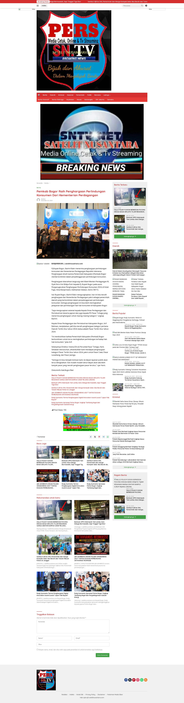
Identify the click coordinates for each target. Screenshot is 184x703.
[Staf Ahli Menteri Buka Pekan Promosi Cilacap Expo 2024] (130, 333)
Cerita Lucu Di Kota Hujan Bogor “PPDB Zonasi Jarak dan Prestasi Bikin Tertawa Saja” (136, 352)
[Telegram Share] (103, 436)
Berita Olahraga (58, 100)
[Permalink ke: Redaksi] (38, 200)
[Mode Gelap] (146, 5)
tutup (33, 9)
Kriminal (61, 95)
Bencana (97, 95)
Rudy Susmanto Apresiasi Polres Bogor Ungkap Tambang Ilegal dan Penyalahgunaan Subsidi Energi (76, 403)
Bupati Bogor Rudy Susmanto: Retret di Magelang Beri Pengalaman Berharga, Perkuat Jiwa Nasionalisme (136, 327)
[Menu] (38, 5)
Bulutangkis (89, 100)
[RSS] (145, 680)
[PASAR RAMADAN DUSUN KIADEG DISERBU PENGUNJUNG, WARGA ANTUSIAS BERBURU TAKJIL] (121, 285)
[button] (142, 5)
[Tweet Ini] (95, 436)
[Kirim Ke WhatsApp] (107, 436)
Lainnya (106, 95)
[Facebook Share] (90, 436)
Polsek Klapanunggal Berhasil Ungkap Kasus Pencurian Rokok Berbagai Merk (128, 440)
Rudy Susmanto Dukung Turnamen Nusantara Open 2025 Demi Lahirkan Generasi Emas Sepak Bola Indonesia (135, 379)
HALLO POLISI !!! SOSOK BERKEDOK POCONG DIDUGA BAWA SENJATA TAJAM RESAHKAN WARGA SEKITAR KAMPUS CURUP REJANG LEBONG (78, 379)
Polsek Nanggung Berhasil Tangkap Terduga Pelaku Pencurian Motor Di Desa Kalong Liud (128, 448)
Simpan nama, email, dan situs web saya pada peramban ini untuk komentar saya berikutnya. (70, 650)
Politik (89, 95)
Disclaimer (101, 695)
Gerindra (110, 100)
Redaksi (43, 199)
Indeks (44, 5)
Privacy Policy (90, 695)
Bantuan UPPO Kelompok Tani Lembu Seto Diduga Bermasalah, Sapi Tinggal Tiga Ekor (79, 384)
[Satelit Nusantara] (74, 50)
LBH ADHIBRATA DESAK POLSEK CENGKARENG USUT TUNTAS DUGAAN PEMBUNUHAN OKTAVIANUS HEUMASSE (76, 394)
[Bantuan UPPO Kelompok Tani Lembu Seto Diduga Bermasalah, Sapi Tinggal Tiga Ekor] (73, 452)
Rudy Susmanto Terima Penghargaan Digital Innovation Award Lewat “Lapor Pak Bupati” (80, 398)
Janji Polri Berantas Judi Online (124, 454)
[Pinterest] (134, 680)
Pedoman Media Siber (115, 695)
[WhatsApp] (141, 680)
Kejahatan (70, 100)
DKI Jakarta (100, 100)
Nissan (79, 100)
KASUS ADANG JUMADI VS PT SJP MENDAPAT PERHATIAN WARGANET (135, 364)
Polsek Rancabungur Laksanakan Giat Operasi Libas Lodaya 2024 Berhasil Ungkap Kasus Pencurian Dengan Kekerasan (129, 461)
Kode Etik (80, 695)
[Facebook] (126, 680)
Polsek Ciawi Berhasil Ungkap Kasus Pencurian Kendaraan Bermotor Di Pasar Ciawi (129, 432)
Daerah (52, 95)
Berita (45, 95)
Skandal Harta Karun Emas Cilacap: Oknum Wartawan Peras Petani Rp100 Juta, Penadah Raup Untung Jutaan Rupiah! (129, 425)
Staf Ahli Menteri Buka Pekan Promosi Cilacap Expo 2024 (135, 339)
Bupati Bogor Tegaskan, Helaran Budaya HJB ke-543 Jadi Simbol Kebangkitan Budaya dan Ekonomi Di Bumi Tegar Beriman (135, 387)
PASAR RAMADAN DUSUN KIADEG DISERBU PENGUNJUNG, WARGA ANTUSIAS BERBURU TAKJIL (120, 296)
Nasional (70, 95)
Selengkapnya (129, 236)
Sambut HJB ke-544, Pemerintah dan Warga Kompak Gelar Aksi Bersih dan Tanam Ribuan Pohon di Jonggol (84, 2)
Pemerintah (80, 95)
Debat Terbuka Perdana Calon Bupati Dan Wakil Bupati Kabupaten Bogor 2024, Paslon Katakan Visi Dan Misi (139, 296)
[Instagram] (137, 680)
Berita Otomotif (43, 100)
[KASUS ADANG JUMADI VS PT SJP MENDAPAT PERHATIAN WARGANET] (130, 358)
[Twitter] (130, 680)
